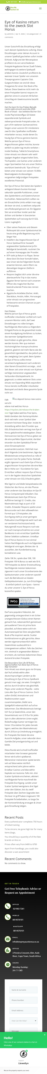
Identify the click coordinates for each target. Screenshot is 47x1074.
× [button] (45, 1034)
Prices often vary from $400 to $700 (21, 844)
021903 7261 (18, 908)
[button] (23, 1057)
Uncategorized (32, 34)
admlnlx (10, 34)
